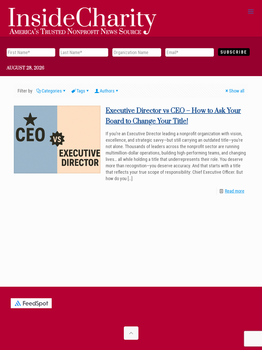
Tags (81, 91)
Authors (107, 91)
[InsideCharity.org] (82, 11)
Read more (234, 191)
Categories (52, 91)
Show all (236, 91)
